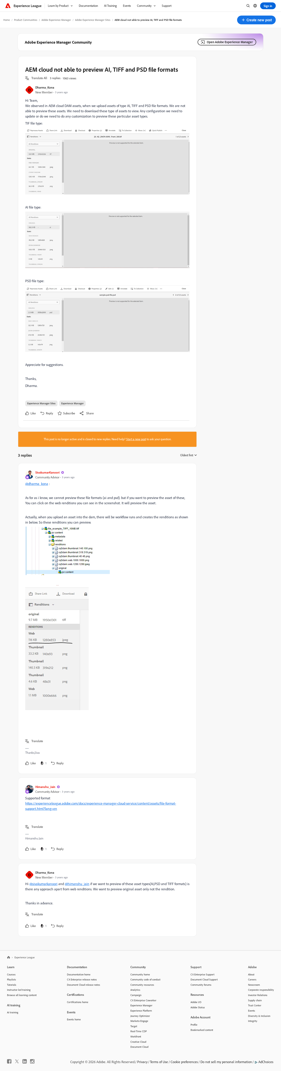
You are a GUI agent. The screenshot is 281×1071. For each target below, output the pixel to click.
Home (6, 19)
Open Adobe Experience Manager (230, 42)
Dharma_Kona (44, 87)
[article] (106, 618)
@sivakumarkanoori (43, 884)
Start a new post (136, 439)
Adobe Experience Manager (56, 19)
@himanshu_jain (77, 884)
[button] (256, 20)
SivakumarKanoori (47, 472)
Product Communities (25, 19)
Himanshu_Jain (45, 787)
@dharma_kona (36, 483)
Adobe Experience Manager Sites (92, 19)
